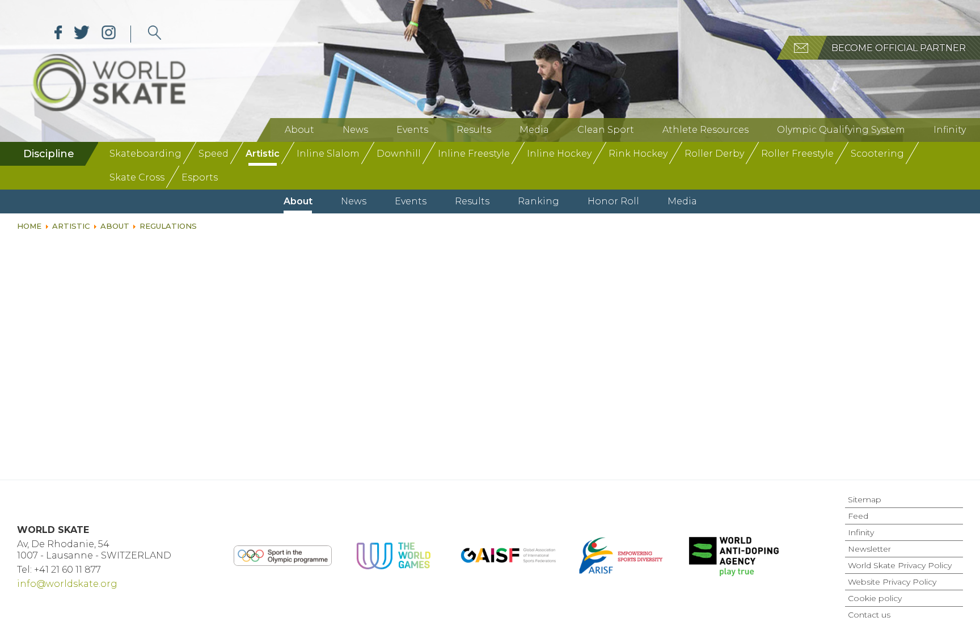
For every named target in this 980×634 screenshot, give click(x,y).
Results (474, 129)
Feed (858, 516)
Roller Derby (714, 153)
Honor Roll (613, 201)
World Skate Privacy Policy (900, 565)
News (355, 129)
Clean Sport (605, 129)
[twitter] (82, 34)
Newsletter (869, 549)
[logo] (154, 34)
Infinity (949, 129)
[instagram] (108, 34)
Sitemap (864, 499)
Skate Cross (136, 177)
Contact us (869, 615)
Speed (213, 153)
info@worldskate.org (67, 583)
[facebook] (58, 34)
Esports (199, 177)
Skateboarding (145, 153)
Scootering (877, 153)
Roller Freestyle (797, 153)
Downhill (399, 153)
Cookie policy (875, 598)
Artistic (263, 153)
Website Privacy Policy (892, 582)
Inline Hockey (559, 153)
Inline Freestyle (474, 153)
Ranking (538, 201)
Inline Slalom (328, 153)
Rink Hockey (638, 153)
